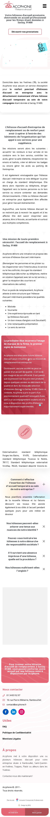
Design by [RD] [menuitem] (26, 805)
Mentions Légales (12, 738)
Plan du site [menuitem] (10, 800)
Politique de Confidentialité (17, 732)
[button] (25, 32)
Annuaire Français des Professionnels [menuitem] (31, 800)
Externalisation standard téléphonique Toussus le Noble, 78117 (25, 459)
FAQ (5, 726)
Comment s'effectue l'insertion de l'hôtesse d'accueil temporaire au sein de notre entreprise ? (22, 484)
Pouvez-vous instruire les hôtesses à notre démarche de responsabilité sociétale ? (22, 541)
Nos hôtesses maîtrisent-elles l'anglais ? (22, 569)
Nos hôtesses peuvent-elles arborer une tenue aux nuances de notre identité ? (22, 526)
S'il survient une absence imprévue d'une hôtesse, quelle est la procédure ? (22, 556)
